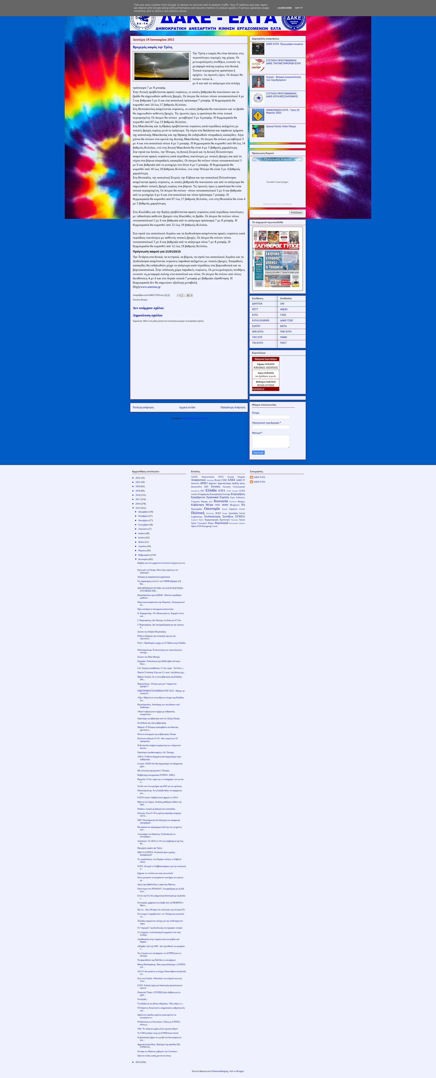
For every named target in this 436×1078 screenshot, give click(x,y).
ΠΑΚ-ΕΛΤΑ (286, 331)
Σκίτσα (242, 513)
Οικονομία (212, 508)
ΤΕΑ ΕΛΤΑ (257, 342)
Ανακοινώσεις (207, 477)
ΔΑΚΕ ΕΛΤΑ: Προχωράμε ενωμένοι (284, 44)
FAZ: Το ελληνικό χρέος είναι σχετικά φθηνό (157, 1028)
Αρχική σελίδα (187, 407)
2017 (138, 499)
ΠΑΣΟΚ (242, 509)
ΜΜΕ (217, 505)
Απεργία (241, 477)
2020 (138, 486)
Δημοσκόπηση (224, 483)
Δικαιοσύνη (196, 486)
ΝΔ (243, 504)
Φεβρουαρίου (144, 555)
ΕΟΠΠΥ (256, 326)
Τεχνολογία (224, 519)
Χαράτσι (242, 523)
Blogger (240, 1071)
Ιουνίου (142, 537)
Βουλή (218, 480)
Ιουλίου (142, 533)
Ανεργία (230, 477)
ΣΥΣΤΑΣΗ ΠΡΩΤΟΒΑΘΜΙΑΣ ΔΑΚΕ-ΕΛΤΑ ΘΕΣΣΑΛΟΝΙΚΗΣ (282, 95)
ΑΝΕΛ (221, 477)
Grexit (214, 526)
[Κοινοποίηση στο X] (185, 295)
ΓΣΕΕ (283, 314)
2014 (138, 1062)
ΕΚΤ (202, 491)
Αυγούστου (143, 529)
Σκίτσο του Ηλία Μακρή (148, 657)
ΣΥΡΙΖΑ (240, 516)
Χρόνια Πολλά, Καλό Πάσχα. (281, 126)
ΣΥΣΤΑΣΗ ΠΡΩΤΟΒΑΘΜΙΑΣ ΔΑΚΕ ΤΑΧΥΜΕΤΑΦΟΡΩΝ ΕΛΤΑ (283, 62)
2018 (138, 495)
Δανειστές (195, 483)
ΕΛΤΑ (255, 314)
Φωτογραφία (233, 523)
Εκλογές (215, 486)
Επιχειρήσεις (238, 494)
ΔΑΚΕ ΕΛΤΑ (259, 477)
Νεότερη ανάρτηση (143, 407)
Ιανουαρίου (143, 559)
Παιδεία (224, 509)
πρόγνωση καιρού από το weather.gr (277, 204)
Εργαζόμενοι (198, 497)
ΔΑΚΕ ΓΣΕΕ (286, 320)
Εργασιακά (212, 497)
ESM (199, 526)
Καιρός (144, 299)
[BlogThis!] (181, 295)
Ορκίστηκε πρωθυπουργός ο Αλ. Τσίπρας (155, 752)
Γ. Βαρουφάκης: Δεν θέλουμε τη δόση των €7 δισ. (159, 620)
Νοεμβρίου (143, 516)
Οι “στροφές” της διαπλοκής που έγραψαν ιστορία (159, 928)
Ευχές (232, 497)
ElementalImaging (219, 1071)
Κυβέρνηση (197, 504)
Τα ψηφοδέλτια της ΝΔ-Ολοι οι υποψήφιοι (156, 960)
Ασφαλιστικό (198, 479)
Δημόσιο (213, 483)
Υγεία (193, 523)
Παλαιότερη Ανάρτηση (233, 407)
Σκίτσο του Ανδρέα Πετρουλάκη (151, 631)
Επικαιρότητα (215, 494)
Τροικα (242, 520)
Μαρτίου (142, 550)
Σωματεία (194, 520)
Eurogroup (207, 526)
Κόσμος (241, 501)
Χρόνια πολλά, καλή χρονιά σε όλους (154, 1055)
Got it (299, 8)
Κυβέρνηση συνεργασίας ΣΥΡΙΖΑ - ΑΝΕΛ (156, 775)
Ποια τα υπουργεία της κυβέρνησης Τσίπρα (156, 734)
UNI (282, 303)
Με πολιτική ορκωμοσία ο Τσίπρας (153, 770)
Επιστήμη (226, 494)
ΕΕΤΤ (255, 309)
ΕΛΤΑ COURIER (260, 320)
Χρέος (194, 526)
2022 (138, 478)
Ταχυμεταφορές (211, 519)
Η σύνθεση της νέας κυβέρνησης (151, 723)
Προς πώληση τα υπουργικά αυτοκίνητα (155, 609)
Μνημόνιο (234, 505)
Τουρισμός (234, 520)
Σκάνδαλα (233, 513)
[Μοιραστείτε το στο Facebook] (188, 295)
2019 (138, 490)
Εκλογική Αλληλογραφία (234, 487)
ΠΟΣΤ (283, 342)
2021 (138, 482)
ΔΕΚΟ (203, 483)
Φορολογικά (221, 522)
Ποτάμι (224, 513)
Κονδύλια (233, 502)
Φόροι (211, 523)
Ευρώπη (224, 497)
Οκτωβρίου (143, 520)
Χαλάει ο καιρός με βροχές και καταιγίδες (156, 809)
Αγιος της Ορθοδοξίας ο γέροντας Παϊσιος (156, 884)
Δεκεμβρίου (143, 511)
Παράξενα (233, 509)
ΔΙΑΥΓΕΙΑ (257, 303)
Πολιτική (197, 513)
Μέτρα (209, 504)
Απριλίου (142, 546)
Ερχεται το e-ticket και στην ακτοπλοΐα (155, 873)
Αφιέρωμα (210, 480)
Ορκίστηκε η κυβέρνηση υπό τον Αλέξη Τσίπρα (158, 718)
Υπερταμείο (202, 523)
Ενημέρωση (203, 494)
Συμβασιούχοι (196, 517)
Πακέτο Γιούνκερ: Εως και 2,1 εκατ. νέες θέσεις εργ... (161, 672)
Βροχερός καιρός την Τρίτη (149, 848)
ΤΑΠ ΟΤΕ (257, 337)
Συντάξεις (228, 516)
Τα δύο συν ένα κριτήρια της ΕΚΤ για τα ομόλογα (159, 786)
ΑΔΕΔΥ (284, 309)
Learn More (285, 8)
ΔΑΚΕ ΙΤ (240, 480)
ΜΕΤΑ (283, 326)
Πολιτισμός (210, 513)
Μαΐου (141, 542)
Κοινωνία (221, 501)
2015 (138, 508)
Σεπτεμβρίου (144, 524)
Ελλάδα (211, 490)
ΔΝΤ (206, 486)
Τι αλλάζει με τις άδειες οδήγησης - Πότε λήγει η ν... (160, 1003)
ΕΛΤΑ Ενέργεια (232, 491)
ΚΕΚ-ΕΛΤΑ (257, 331)
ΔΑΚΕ (231, 479)
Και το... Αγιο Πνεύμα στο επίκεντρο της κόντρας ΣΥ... (161, 909)
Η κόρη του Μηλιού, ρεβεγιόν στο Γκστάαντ (157, 1051)
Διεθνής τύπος (238, 483)
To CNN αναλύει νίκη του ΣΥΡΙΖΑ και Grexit (157, 1033)
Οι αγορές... (142, 999)
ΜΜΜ (225, 505)
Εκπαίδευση (195, 491)
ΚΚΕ (210, 502)
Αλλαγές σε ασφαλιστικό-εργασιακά (153, 577)
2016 (138, 503)
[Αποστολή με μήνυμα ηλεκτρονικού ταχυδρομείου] (178, 295)
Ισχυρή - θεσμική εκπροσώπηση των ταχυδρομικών (283, 78)
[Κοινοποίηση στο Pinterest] (191, 295)
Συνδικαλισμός (212, 516)
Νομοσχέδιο (196, 509)
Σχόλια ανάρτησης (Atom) (195, 418)
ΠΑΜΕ (283, 337)
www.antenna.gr (150, 286)
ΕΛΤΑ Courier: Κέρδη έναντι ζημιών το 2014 (157, 797)
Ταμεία (201, 520)
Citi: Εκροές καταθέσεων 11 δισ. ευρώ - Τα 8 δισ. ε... (160, 668)
